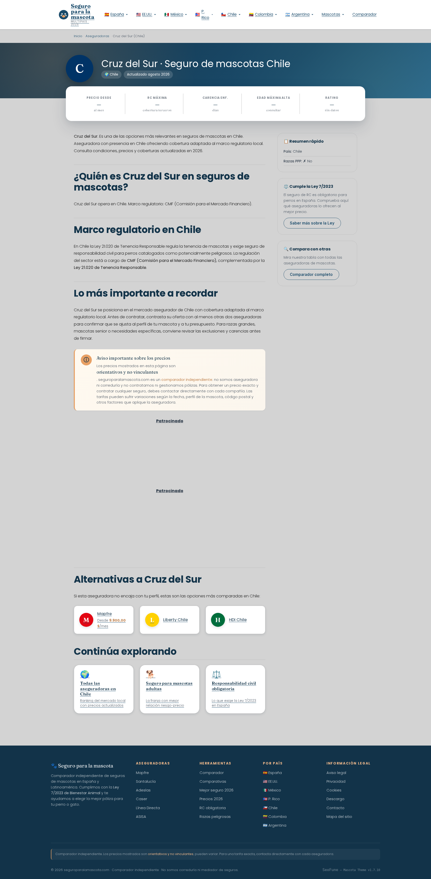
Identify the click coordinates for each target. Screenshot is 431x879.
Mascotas (331, 14)
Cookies (333, 790)
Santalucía (146, 781)
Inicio (78, 36)
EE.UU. (144, 14)
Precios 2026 (211, 798)
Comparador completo (311, 274)
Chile (229, 14)
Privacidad (335, 781)
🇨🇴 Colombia (275, 816)
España (114, 14)
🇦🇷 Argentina (274, 825)
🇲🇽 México (272, 790)
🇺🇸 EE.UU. (270, 781)
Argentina (297, 14)
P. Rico (202, 14)
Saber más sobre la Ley (312, 223)
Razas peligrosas (215, 816)
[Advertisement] (169, 462)
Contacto (335, 807)
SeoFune (330, 870)
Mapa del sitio (339, 816)
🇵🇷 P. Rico (271, 798)
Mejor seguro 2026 (216, 790)
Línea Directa (148, 807)
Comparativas (213, 781)
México (173, 14)
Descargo (335, 798)
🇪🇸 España (272, 772)
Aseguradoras (97, 36)
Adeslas (143, 790)
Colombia (261, 14)
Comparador (364, 14)
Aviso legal (336, 772)
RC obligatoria (213, 807)
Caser (141, 798)
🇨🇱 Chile (270, 807)
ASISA (141, 816)
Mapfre (142, 772)
